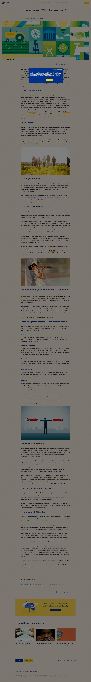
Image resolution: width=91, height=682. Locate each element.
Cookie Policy (52, 73)
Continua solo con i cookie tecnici (57, 69)
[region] (46, 75)
